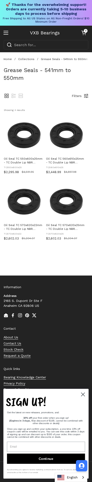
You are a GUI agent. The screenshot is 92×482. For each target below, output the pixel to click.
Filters (77, 96)
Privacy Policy (14, 383)
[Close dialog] (83, 394)
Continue (46, 459)
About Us (11, 337)
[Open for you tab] (81, 465)
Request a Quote (17, 355)
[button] (83, 32)
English (72, 477)
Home (8, 59)
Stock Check (13, 349)
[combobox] (46, 44)
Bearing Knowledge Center (25, 377)
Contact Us (12, 343)
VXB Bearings (45, 32)
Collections (26, 59)
